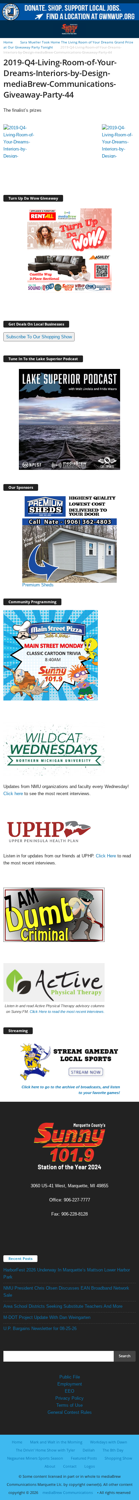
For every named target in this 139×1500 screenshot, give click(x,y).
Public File (69, 1376)
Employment (69, 1384)
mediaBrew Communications (68, 1492)
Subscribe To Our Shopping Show (39, 336)
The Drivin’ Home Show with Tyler (45, 1450)
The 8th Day (113, 1450)
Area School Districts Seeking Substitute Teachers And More (62, 1306)
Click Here (106, 855)
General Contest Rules (70, 1412)
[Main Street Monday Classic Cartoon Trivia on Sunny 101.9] (69, 655)
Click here (13, 793)
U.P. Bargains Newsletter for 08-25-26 (40, 1328)
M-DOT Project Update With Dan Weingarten (46, 1317)
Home (8, 42)
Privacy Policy (69, 1398)
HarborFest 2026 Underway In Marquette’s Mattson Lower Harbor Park (66, 1273)
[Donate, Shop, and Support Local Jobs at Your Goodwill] (69, 12)
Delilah (89, 1450)
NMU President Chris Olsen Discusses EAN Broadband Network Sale (66, 1292)
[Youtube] (76, 1227)
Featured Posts (84, 1458)
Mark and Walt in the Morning (56, 1441)
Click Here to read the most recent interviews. (67, 1012)
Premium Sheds (38, 584)
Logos (89, 1466)
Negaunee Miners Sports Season (35, 1458)
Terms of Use (69, 1405)
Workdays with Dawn (108, 1441)
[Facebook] (63, 1227)
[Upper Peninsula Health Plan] (69, 831)
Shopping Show (118, 1458)
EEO (69, 1391)
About (50, 1466)
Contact (70, 1466)
